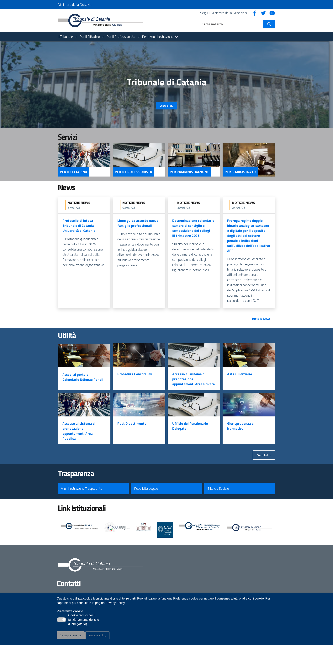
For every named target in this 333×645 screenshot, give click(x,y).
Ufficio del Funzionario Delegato (190, 426)
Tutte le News (261, 318)
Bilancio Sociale (218, 488)
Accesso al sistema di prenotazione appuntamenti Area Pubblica (79, 431)
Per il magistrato (240, 171)
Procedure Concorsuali (134, 374)
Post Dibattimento (131, 423)
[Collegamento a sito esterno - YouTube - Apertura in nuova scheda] (272, 12)
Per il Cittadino (73, 171)
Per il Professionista (133, 171)
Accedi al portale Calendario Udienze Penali (82, 377)
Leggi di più (166, 105)
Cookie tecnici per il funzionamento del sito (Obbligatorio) (83, 619)
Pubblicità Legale (146, 488)
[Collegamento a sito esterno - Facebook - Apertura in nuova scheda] (255, 12)
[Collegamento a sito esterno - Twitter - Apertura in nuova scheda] (263, 12)
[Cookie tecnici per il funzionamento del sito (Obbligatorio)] (61, 619)
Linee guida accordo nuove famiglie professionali (137, 223)
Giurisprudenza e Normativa (240, 426)
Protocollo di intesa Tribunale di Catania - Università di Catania (79, 225)
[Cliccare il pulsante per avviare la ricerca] (269, 24)
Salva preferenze (71, 635)
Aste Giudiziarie (239, 374)
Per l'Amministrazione (189, 171)
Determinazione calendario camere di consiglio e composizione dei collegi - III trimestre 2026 (193, 228)
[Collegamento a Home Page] (100, 20)
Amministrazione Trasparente (81, 488)
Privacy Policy (97, 635)
